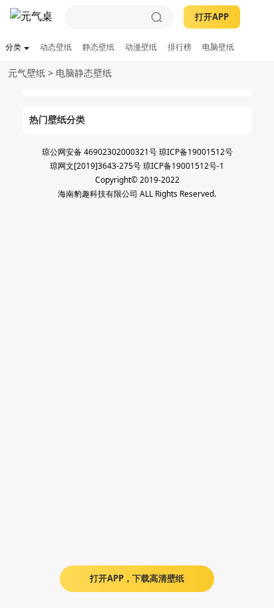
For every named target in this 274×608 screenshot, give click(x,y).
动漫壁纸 (141, 46)
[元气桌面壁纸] (32, 17)
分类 (13, 46)
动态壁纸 (56, 46)
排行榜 (180, 46)
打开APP (212, 17)
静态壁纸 (98, 46)
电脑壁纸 (218, 46)
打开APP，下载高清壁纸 (137, 578)
